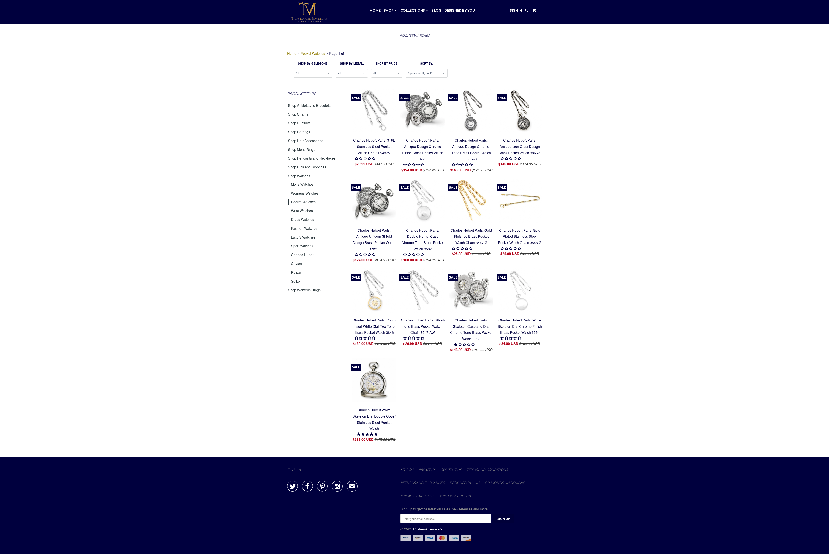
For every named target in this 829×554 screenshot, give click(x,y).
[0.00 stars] (365, 158)
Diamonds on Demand (505, 483)
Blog (436, 10)
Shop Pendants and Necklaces (311, 158)
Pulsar (296, 272)
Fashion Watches (304, 228)
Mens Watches (302, 184)
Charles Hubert (302, 254)
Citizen (296, 263)
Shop (389, 10)
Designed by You (460, 10)
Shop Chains (298, 114)
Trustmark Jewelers (427, 529)
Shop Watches (299, 175)
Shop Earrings (299, 131)
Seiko (295, 281)
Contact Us (450, 469)
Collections (413, 10)
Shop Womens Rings (304, 289)
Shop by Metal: (352, 63)
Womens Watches (305, 193)
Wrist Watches (302, 210)
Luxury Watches (303, 237)
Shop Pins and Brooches (307, 167)
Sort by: (426, 63)
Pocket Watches (303, 201)
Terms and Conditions (487, 469)
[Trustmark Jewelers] (309, 12)
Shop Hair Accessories (305, 140)
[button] (465, 344)
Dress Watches (302, 219)
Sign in (516, 10)
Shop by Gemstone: (313, 63)
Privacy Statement (417, 496)
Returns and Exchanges (422, 483)
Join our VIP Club (455, 496)
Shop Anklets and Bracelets (309, 105)
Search (406, 469)
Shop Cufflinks (299, 122)
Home (375, 10)
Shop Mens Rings (301, 149)
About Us (427, 469)
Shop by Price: (386, 63)
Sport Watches (302, 245)
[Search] (527, 10)
